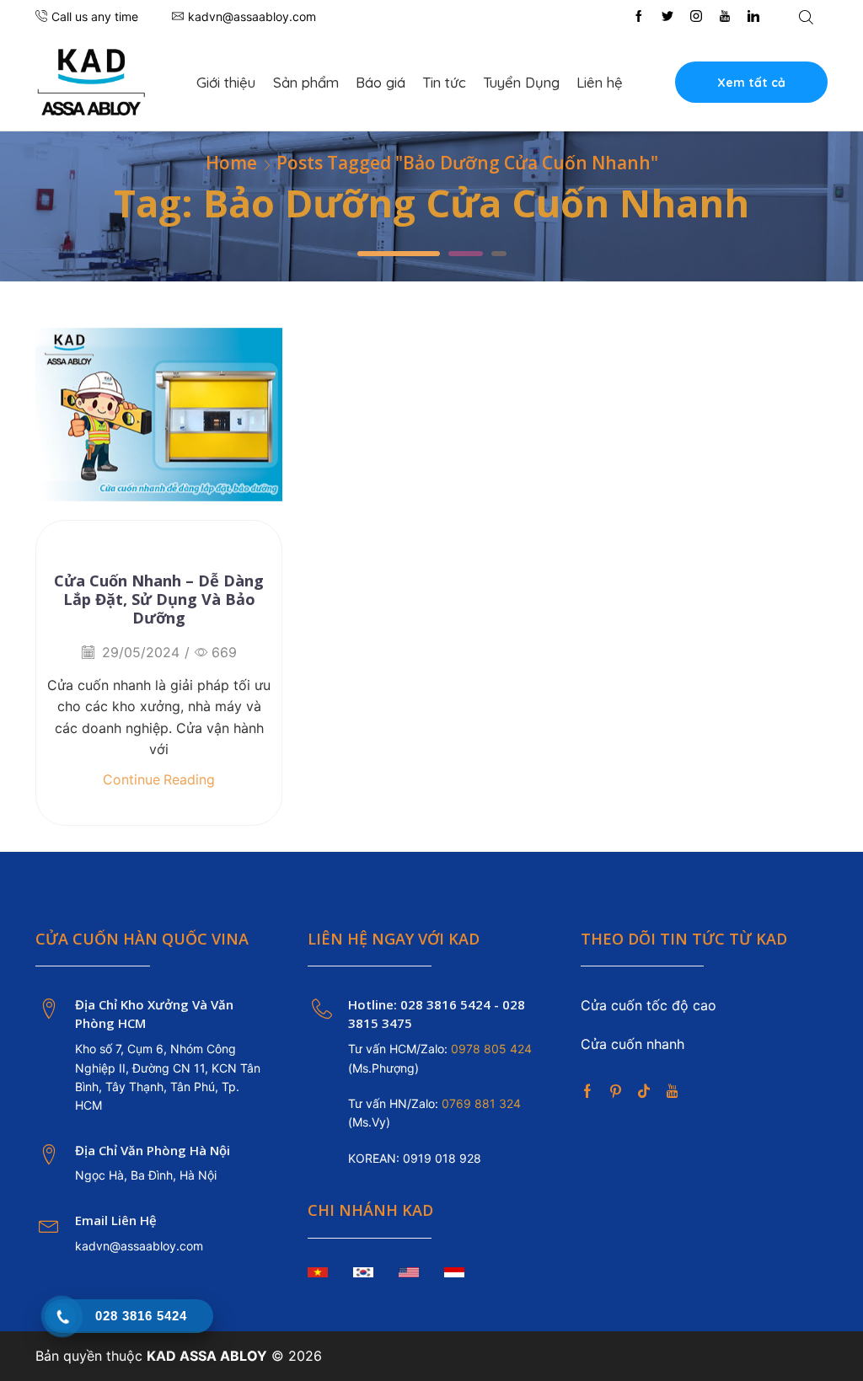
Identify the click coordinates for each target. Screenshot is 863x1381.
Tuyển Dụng (521, 82)
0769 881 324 (481, 1103)
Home (231, 163)
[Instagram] (696, 17)
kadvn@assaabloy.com (139, 1246)
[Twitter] (667, 17)
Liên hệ (599, 82)
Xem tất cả (751, 82)
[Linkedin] (753, 17)
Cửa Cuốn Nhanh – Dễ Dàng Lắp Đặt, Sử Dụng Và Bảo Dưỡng (159, 599)
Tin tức (444, 82)
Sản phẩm (306, 82)
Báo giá (380, 82)
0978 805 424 (490, 1048)
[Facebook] (639, 17)
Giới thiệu (225, 82)
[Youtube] (725, 17)
